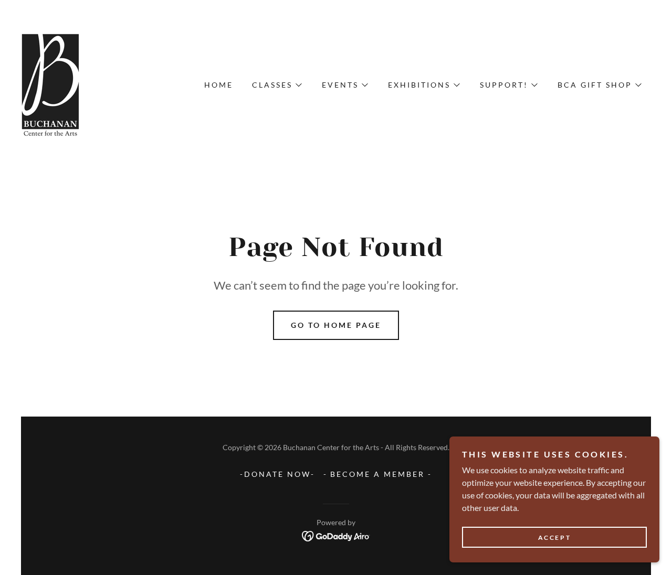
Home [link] (218, 84)
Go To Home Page (336, 325)
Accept (554, 537)
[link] (51, 84)
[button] (276, 85)
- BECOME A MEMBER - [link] (378, 474)
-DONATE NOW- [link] (277, 474)
